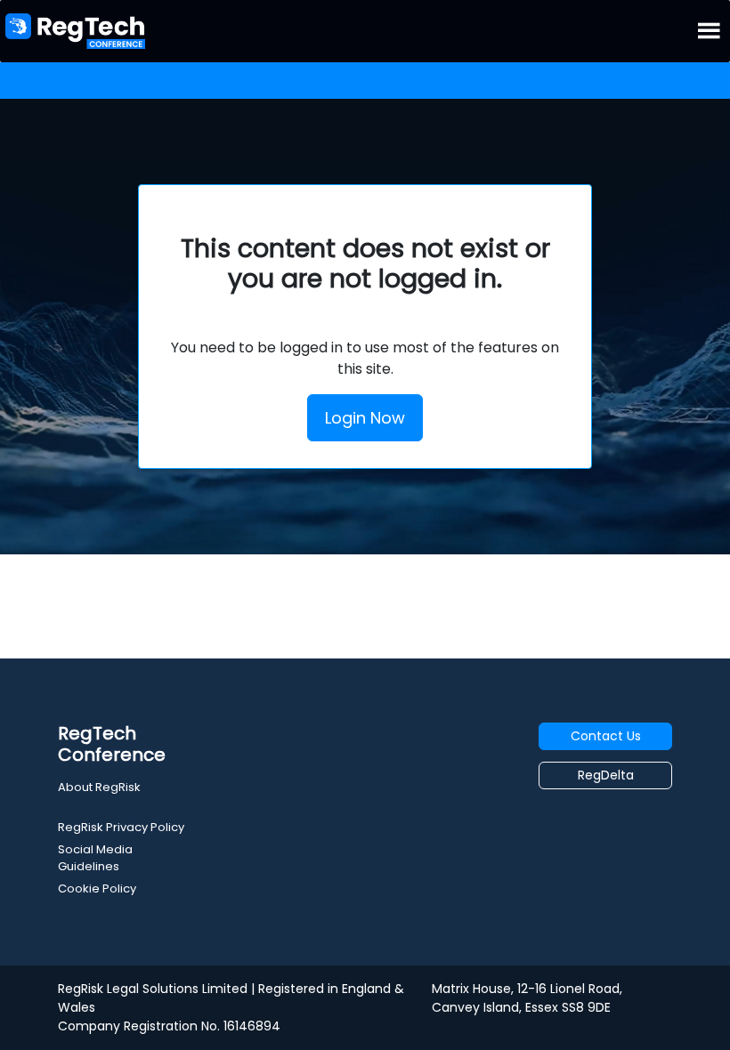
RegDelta (606, 775)
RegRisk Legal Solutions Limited (152, 989)
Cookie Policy (97, 888)
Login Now (365, 418)
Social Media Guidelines (95, 858)
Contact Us (606, 736)
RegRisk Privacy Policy (121, 827)
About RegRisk (99, 787)
